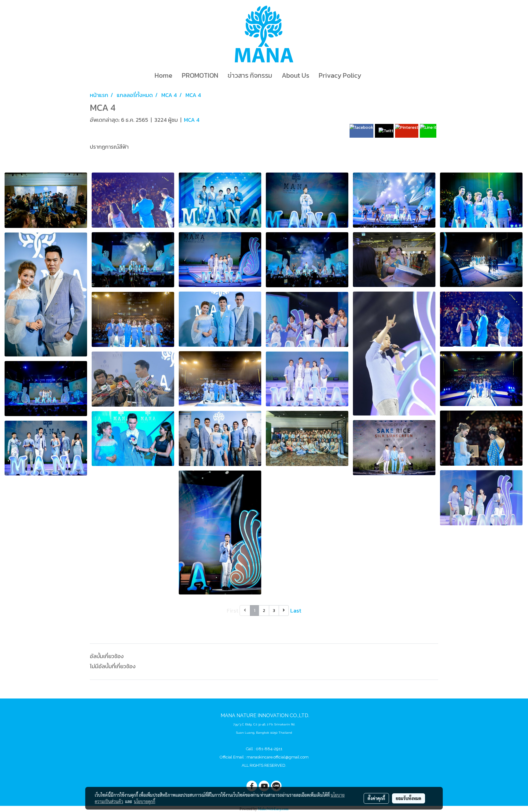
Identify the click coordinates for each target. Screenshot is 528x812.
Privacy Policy (340, 75)
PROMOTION (200, 75)
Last (295, 610)
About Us (295, 75)
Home (163, 75)
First (232, 610)
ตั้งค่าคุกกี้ (376, 798)
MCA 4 (192, 120)
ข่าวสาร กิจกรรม (250, 75)
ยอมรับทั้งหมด (408, 798)
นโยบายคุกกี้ (144, 801)
